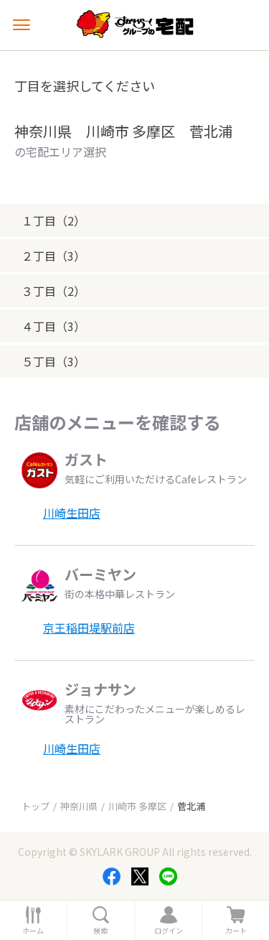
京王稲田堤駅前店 (89, 627)
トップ (35, 806)
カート (236, 930)
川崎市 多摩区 (137, 806)
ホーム (33, 930)
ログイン (168, 930)
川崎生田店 (71, 512)
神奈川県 (79, 806)
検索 (100, 930)
